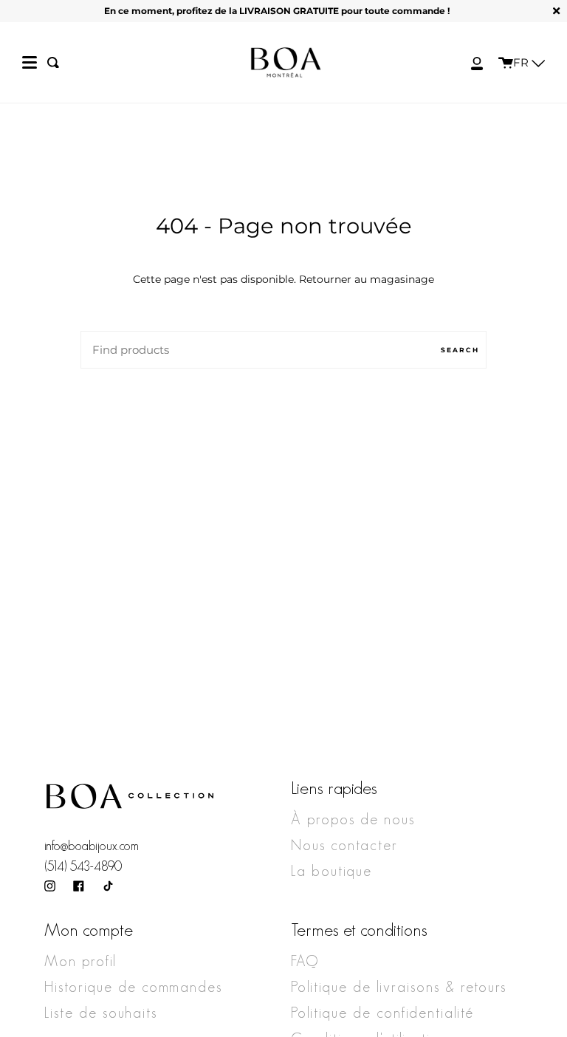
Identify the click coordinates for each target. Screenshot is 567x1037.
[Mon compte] (469, 62)
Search (460, 350)
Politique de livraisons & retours (398, 987)
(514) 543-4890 (83, 866)
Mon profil (80, 961)
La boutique (331, 871)
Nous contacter (344, 845)
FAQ (305, 961)
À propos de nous (353, 819)
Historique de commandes (133, 987)
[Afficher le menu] (29, 63)
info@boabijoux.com (91, 845)
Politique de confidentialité (382, 1013)
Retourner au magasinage (366, 279)
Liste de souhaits (100, 1013)
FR (522, 62)
